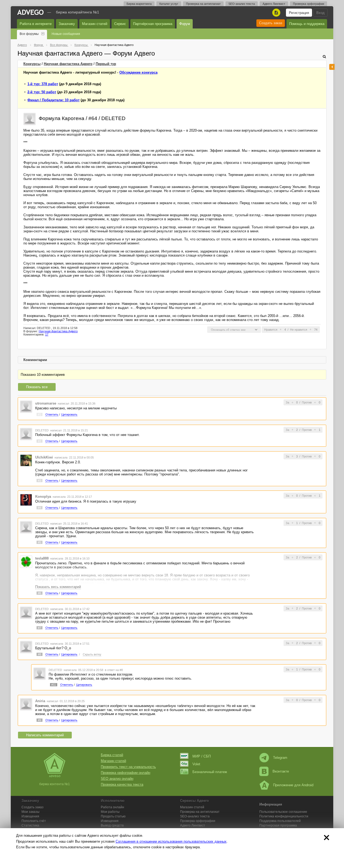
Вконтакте (281, 771)
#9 (39, 720)
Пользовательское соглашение (283, 812)
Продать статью (113, 816)
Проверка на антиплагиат (203, 3)
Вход (320, 13)
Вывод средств (112, 825)
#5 (39, 542)
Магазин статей (94, 24)
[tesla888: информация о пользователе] (26, 562)
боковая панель (332, 67)
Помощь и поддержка (306, 24)
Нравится (270, 329)
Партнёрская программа (152, 24)
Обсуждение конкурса (138, 72)
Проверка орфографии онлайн (125, 773)
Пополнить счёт (34, 821)
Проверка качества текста (122, 784)
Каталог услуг (168, 3)
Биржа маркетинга (139, 3)
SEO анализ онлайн (117, 779)
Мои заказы (31, 812)
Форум (184, 24)
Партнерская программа (278, 825)
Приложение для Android (293, 785)
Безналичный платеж (209, 772)
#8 (39, 654)
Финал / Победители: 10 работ (53, 100)
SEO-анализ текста (241, 3)
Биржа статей (112, 755)
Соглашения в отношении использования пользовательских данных (171, 841)
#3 (39, 480)
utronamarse (45, 403)
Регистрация (299, 13)
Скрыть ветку (92, 654)
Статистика (30, 825)
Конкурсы (32, 64)
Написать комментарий (45, 735)
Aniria (40, 701)
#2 (39, 441)
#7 (39, 627)
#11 (53, 684)
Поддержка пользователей (280, 821)
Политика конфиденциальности (283, 816)
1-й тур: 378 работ (42, 84)
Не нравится (298, 329)
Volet (196, 764)
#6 (39, 593)
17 (46, 334)
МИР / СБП (201, 756)
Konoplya (43, 497)
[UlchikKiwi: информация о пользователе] (26, 460)
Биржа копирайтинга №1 (77, 12)
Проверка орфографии (308, 3)
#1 (39, 414)
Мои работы (110, 812)
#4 (39, 507)
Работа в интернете (36, 24)
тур (106, 64)
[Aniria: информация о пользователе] (26, 704)
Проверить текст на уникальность (128, 767)
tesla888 (42, 558)
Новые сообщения (66, 34)
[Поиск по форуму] (324, 56)
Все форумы (29, 34)
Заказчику (67, 24)
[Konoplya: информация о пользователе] (26, 500)
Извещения (30, 816)
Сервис (120, 24)
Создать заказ (270, 23)
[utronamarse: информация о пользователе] (26, 407)
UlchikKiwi (44, 457)
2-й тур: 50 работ (41, 92)
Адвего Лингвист (274, 3)
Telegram (280, 758)
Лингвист (192, 825)
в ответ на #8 (114, 670)
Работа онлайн (112, 807)
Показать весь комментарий (58, 587)
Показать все (37, 387)
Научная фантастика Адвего (68, 64)
